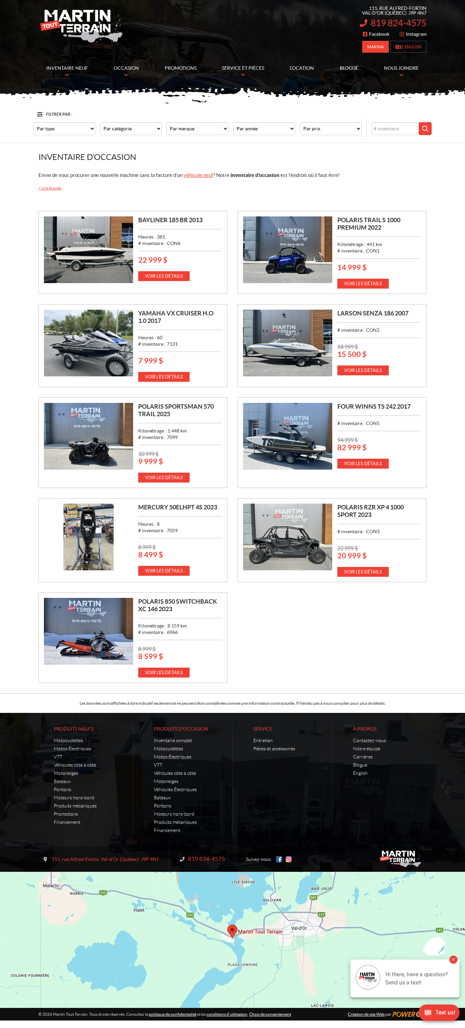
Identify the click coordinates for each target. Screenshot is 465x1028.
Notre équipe (366, 748)
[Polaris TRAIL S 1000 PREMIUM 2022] (287, 249)
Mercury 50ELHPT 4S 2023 (177, 507)
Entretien (263, 740)
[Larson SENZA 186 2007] (287, 343)
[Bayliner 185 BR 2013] (88, 249)
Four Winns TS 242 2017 (374, 406)
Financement (67, 822)
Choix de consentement (270, 1014)
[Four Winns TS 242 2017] (287, 436)
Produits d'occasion (181, 729)
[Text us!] (439, 1014)
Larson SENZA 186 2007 (372, 313)
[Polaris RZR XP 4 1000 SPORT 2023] (287, 537)
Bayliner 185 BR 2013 (170, 220)
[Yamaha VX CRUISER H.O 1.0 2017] (88, 343)
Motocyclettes (68, 740)
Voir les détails (164, 276)
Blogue (360, 765)
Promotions (66, 814)
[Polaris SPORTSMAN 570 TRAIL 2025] (88, 436)
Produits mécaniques (75, 806)
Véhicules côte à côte (75, 765)
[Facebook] (279, 859)
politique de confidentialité (172, 1014)
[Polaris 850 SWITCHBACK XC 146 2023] (88, 631)
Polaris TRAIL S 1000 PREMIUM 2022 (368, 223)
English (412, 47)
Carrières (363, 757)
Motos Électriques (72, 748)
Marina (375, 47)
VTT (58, 757)
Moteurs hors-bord (74, 797)
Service (262, 729)
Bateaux (62, 781)
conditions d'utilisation (227, 1014)
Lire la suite (49, 188)
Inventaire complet (173, 740)
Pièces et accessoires (274, 748)
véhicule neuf (198, 175)
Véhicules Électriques (175, 789)
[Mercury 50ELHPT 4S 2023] (88, 537)
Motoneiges (66, 773)
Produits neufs (73, 729)
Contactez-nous (369, 740)
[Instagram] (289, 859)
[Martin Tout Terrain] (81, 26)
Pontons (62, 789)
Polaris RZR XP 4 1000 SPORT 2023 (370, 511)
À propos (364, 729)
